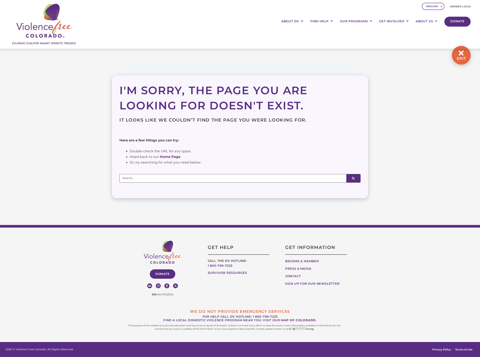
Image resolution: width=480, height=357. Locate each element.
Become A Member (302, 261)
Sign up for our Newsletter (312, 283)
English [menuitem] (432, 6)
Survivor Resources (227, 273)
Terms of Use (463, 349)
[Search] (353, 178)
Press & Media (298, 268)
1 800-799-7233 (220, 265)
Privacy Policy (441, 349)
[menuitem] (433, 6)
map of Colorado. (299, 320)
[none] (433, 6)
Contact (293, 276)
